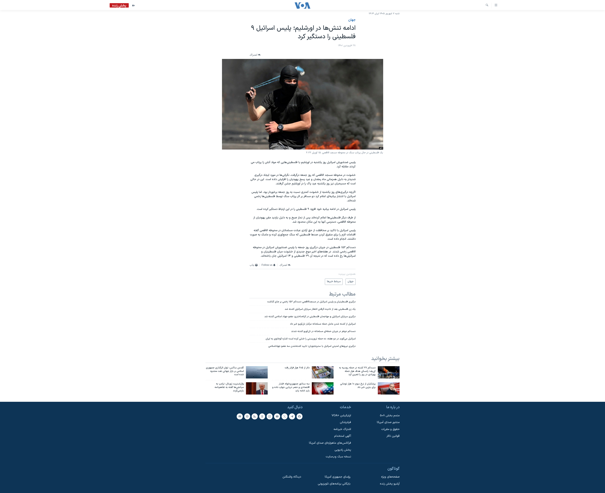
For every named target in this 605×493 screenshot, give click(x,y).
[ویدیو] (133, 5)
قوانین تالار (393, 436)
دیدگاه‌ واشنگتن (291, 477)
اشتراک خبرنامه (342, 429)
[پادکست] (247, 416)
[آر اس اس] (255, 416)
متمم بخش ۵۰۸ (390, 415)
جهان (352, 20)
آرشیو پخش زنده (390, 484)
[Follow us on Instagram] (270, 416)
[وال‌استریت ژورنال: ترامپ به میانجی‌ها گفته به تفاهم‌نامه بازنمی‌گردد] (257, 388)
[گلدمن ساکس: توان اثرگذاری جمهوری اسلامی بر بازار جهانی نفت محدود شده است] (257, 372)
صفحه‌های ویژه (390, 477)
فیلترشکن (345, 422)
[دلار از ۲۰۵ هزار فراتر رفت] (323, 372)
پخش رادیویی (342, 450)
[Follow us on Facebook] (299, 416)
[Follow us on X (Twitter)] (285, 416)
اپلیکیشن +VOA (341, 415)
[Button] (255, 55)
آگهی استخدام (342, 436)
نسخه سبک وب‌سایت (338, 457)
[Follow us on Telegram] (292, 416)
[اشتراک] (240, 416)
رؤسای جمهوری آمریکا (337, 477)
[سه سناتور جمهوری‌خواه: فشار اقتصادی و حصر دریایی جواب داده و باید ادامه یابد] (323, 388)
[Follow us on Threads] (262, 416)
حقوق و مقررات (390, 429)
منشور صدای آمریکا (388, 422)
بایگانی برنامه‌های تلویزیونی (334, 484)
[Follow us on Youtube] (277, 416)
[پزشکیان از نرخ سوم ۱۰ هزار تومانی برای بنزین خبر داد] (389, 388)
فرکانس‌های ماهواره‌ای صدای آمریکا (330, 443)
